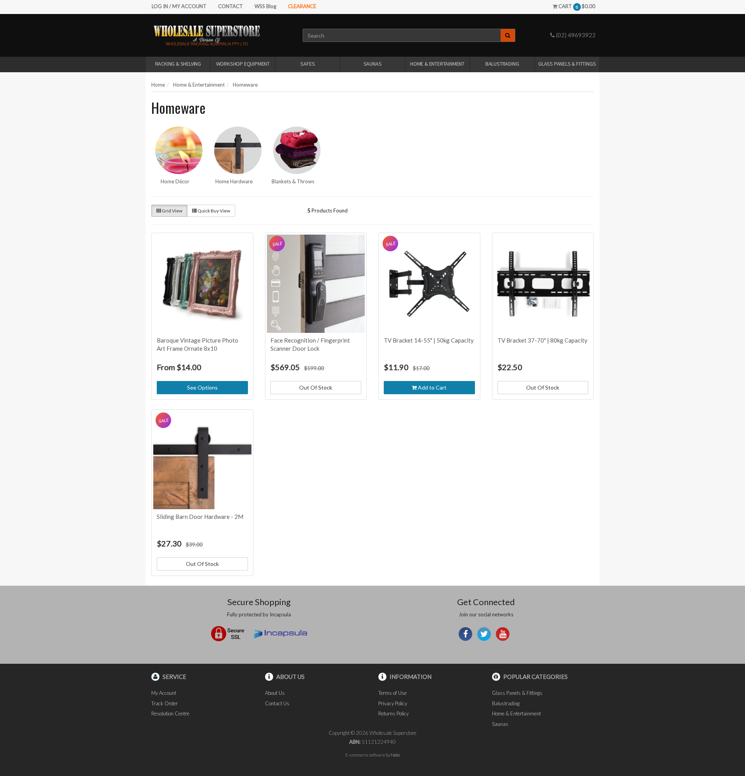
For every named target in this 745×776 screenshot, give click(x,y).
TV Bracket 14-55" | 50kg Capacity (429, 340)
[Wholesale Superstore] (206, 35)
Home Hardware (234, 181)
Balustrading (502, 63)
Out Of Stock (315, 387)
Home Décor (175, 181)
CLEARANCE (302, 6)
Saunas (373, 63)
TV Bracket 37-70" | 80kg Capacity (542, 340)
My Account (163, 693)
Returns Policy (393, 713)
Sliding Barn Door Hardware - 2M (200, 516)
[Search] (508, 35)
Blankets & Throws (293, 181)
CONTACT (230, 6)
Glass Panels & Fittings (567, 63)
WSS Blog (265, 6)
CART (576, 6)
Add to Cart (432, 387)
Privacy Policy (392, 703)
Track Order (164, 703)
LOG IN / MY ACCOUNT (179, 6)
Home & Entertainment (437, 63)
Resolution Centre (170, 713)
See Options (202, 387)
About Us (275, 693)
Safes (307, 63)
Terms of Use (392, 693)
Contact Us (277, 703)
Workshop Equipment (243, 63)
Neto (395, 754)
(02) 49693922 (575, 34)
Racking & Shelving (178, 63)
